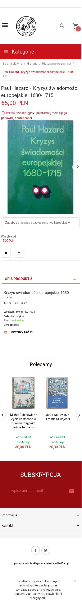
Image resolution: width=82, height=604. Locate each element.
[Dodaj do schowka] (5, 253)
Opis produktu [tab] (18, 279)
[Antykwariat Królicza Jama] (26, 26)
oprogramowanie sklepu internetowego (35, 563)
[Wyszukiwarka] (60, 26)
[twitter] (45, 550)
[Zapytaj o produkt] (19, 253)
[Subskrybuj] (71, 491)
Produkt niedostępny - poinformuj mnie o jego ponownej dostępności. (34, 115)
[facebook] (35, 550)
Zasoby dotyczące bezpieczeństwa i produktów (37, 222)
